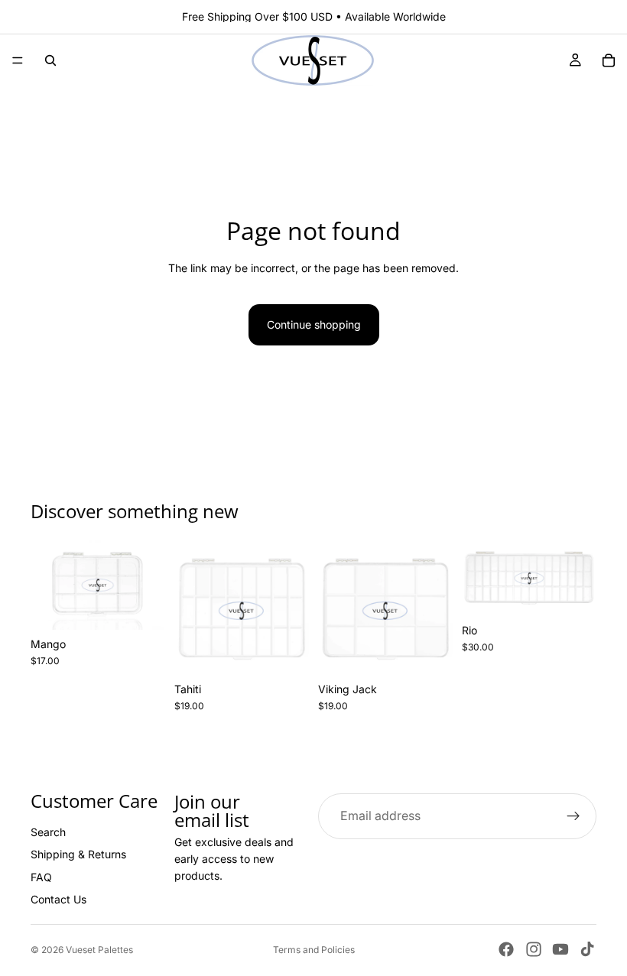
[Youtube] (560, 949)
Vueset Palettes (99, 949)
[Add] (141, 606)
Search (48, 831)
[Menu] (17, 60)
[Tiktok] (587, 949)
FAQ (41, 877)
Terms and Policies (314, 949)
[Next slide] (148, 584)
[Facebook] (506, 949)
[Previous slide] (47, 584)
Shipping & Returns (78, 854)
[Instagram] (534, 949)
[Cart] (608, 60)
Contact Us (58, 899)
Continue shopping (314, 324)
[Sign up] (573, 815)
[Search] (50, 60)
